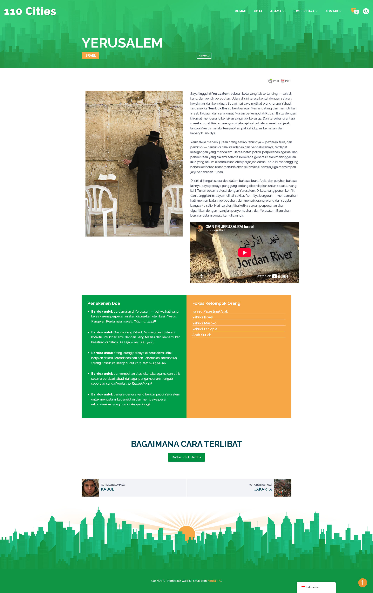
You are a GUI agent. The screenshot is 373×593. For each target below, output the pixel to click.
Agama (275, 11)
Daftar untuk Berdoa (186, 457)
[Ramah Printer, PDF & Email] (279, 83)
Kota (258, 11)
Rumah (240, 11)
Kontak (331, 11)
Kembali (204, 55)
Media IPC (214, 581)
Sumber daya (304, 11)
